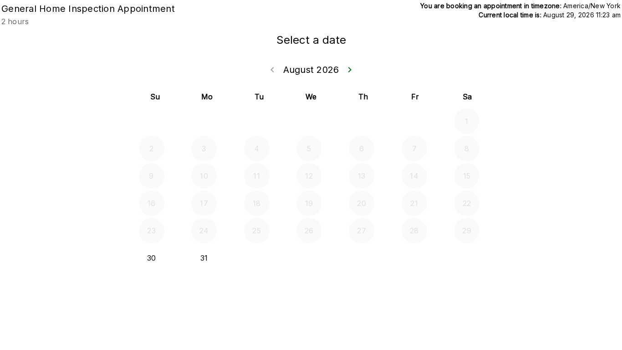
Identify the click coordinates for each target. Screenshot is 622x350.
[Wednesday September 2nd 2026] (309, 258)
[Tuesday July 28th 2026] (257, 121)
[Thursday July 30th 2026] (361, 121)
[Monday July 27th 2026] (204, 121)
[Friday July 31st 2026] (414, 121)
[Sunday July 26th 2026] (151, 121)
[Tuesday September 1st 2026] (257, 258)
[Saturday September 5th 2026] (466, 258)
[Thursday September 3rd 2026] (361, 258)
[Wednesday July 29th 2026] (309, 121)
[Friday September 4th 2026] (414, 258)
